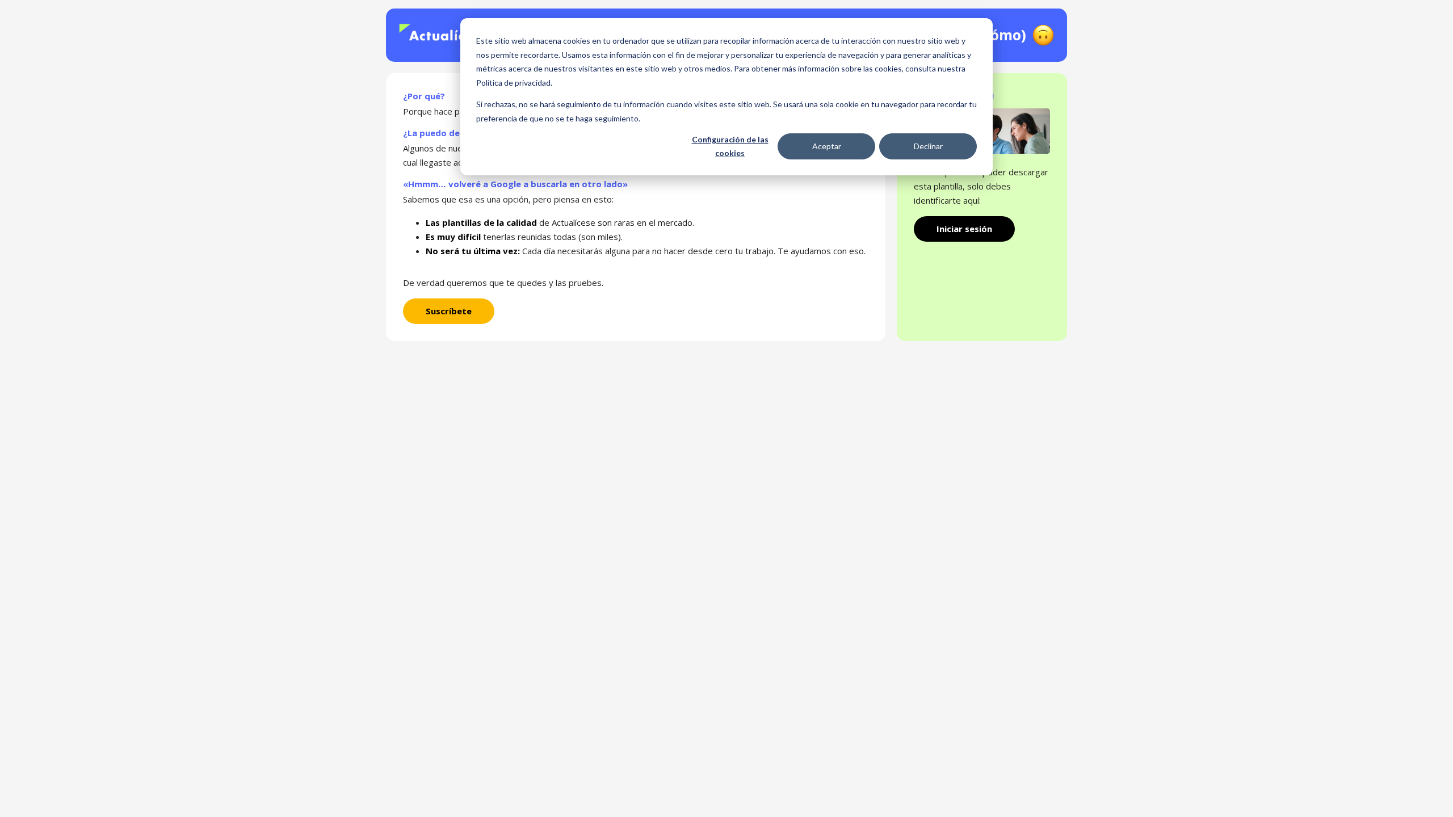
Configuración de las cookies (730, 146)
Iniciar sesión (964, 228)
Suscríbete (449, 311)
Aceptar (826, 146)
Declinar (928, 146)
